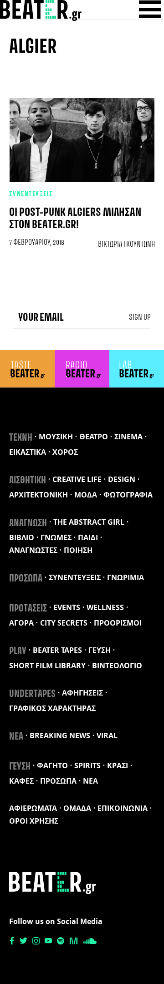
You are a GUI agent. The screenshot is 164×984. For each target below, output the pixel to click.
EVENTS (66, 607)
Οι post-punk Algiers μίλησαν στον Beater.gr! (75, 219)
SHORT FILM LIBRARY (47, 666)
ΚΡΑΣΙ (117, 765)
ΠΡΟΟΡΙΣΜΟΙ (118, 623)
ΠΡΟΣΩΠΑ (25, 578)
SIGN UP (140, 317)
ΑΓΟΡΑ (21, 623)
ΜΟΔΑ (85, 495)
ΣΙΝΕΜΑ (128, 437)
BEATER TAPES (57, 650)
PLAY (17, 651)
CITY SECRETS (63, 623)
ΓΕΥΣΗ (99, 650)
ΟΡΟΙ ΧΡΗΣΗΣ (33, 821)
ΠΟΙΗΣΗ (78, 550)
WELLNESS (105, 607)
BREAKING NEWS (60, 735)
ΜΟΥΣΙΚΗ (56, 437)
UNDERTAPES (32, 694)
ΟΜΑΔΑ (77, 808)
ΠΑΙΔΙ (88, 537)
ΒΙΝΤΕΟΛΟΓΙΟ (117, 666)
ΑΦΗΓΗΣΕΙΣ (82, 693)
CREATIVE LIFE (77, 479)
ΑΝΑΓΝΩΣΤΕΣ (33, 550)
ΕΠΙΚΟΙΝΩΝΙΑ (122, 808)
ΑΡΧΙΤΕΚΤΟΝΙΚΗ (38, 495)
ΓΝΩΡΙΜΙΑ (125, 577)
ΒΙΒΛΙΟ (21, 537)
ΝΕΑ (16, 736)
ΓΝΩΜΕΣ (56, 537)
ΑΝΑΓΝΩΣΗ (28, 523)
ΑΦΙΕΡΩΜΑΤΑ (33, 808)
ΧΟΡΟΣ (65, 452)
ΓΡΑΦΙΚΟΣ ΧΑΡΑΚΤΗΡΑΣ (52, 708)
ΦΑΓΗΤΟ (52, 765)
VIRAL (107, 735)
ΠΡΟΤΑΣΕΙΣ (28, 608)
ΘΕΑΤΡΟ (93, 437)
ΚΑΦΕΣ (21, 781)
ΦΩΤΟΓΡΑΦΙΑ (128, 495)
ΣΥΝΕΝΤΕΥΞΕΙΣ (31, 194)
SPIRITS (87, 765)
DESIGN (121, 479)
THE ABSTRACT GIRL (88, 522)
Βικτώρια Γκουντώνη (126, 244)
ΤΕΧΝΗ (20, 437)
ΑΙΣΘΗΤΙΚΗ (27, 480)
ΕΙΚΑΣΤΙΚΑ (27, 452)
